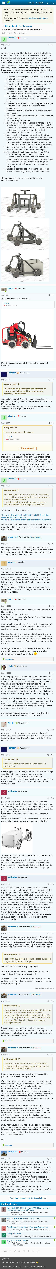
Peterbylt (29, 1236)
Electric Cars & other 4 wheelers (34, 1213)
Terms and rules (8, 1262)
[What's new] (47, 3)
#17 (52, 1158)
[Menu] (3, 2)
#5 (53, 485)
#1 (53, 44)
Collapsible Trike (14, 1233)
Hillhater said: (10, 490)
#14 (52, 933)
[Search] (52, 3)
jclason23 (8, 33)
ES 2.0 (6, 1259)
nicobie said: (9, 759)
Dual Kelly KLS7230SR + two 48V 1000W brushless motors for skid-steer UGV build (28, 1209)
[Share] (49, 44)
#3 (53, 379)
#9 (53, 673)
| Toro (6, 303)
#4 (53, 423)
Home (32, 1262)
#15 (52, 1001)
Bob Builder (17, 1243)
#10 (52, 729)
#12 (52, 798)
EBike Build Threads (40, 1229)
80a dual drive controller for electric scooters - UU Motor (26, 520)
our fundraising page (38, 18)
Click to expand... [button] (27, 448)
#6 (53, 543)
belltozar (15, 1213)
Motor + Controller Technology (36, 1243)
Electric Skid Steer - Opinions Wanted (23, 1218)
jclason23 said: (10, 384)
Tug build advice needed (18, 1240)
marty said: (9, 427)
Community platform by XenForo (24, 1266)
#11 (52, 754)
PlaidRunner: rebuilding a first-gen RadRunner (27, 1227)
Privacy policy (20, 1262)
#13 (52, 884)
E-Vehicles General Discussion (35, 1221)
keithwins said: (10, 954)
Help (27, 1262)
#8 (53, 606)
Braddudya (16, 1221)
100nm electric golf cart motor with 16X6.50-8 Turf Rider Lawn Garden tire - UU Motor (25, 516)
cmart (28, 1229)
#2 (53, 295)
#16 (52, 1054)
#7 (53, 569)
